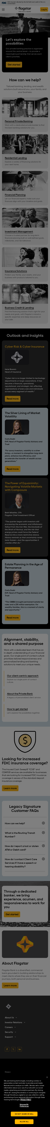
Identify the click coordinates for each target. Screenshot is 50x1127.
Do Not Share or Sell (24, 1114)
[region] (25, 1100)
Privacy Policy (26, 1100)
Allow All (24, 1122)
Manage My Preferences (24, 1105)
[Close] (47, 1077)
